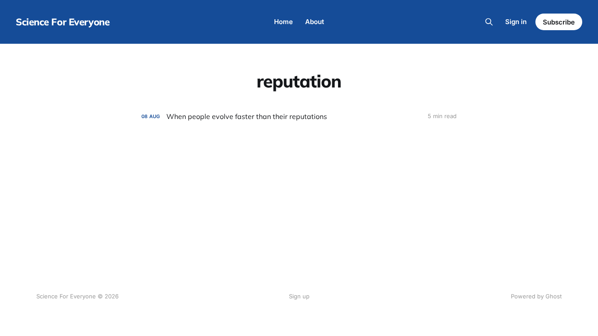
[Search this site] (489, 21)
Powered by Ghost (536, 296)
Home (283, 22)
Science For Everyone (62, 22)
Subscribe (559, 22)
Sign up (299, 296)
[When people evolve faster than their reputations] (299, 116)
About (314, 22)
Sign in (516, 22)
